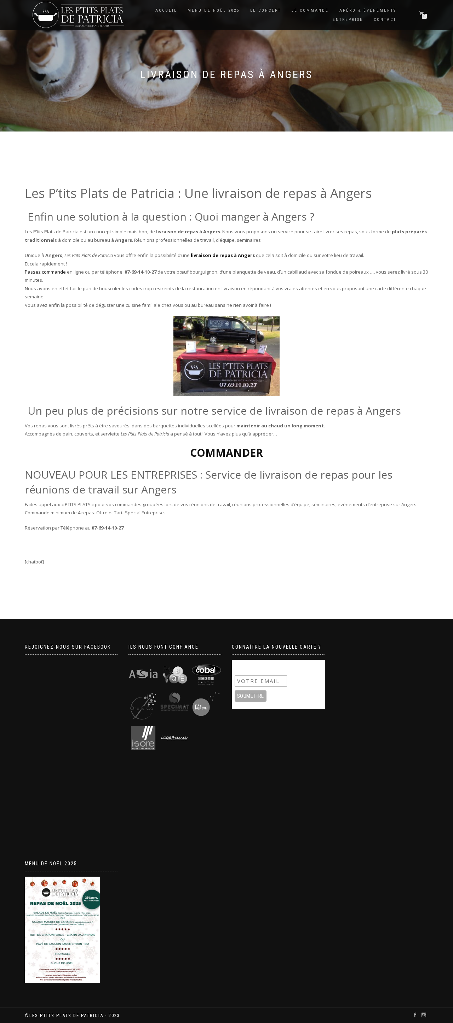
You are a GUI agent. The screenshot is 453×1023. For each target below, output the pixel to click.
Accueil (166, 10)
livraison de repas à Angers (223, 255)
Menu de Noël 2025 (214, 10)
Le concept (265, 10)
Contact (385, 19)
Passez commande (45, 272)
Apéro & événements (367, 10)
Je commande (310, 10)
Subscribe (248, 667)
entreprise (348, 19)
